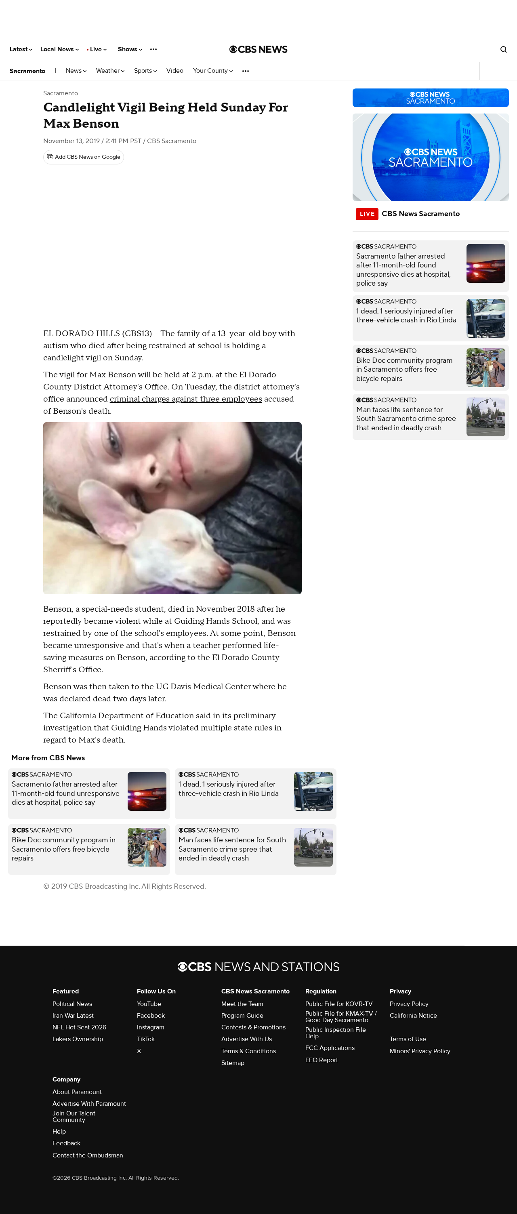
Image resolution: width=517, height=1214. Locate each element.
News (74, 71)
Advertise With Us (246, 1039)
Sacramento (27, 71)
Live (96, 49)
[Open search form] (503, 49)
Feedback (66, 1143)
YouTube (149, 1004)
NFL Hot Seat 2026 (79, 1027)
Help (59, 1131)
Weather (108, 71)
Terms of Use (408, 1039)
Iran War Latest (73, 1015)
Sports (143, 71)
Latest (19, 49)
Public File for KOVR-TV (339, 1004)
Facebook (151, 1015)
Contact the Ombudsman (88, 1155)
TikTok (146, 1039)
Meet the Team (242, 1004)
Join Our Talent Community (74, 1116)
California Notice (413, 1015)
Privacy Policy (409, 1004)
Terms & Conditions (248, 1051)
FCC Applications (330, 1048)
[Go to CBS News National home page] (258, 49)
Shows (128, 49)
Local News (58, 49)
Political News (72, 1004)
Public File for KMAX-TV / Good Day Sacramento (341, 1016)
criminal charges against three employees (186, 399)
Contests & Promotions (253, 1027)
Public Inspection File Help (335, 1033)
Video (174, 71)
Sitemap (232, 1063)
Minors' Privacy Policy (420, 1051)
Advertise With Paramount (89, 1103)
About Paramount (77, 1092)
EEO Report (321, 1060)
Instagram (150, 1027)
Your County (211, 71)
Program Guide (242, 1015)
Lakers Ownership (78, 1039)
